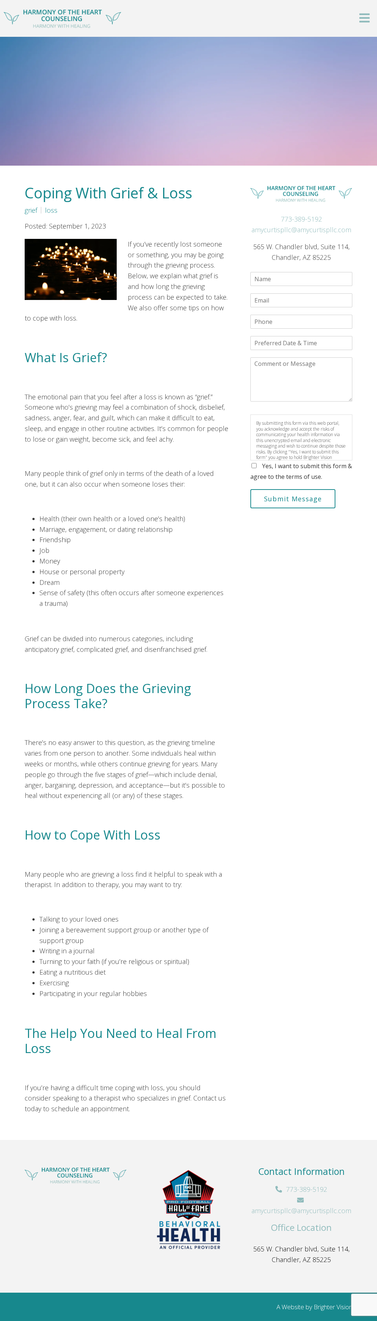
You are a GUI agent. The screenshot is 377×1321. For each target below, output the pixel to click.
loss (51, 210)
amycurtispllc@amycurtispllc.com (301, 229)
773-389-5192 (301, 219)
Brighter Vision (333, 1307)
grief (31, 210)
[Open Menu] (364, 18)
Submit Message (293, 498)
